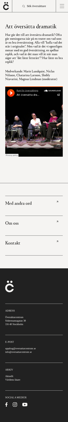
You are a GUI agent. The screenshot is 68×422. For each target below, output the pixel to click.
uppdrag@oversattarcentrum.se (20, 348)
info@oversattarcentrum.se (18, 352)
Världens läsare (12, 379)
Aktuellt (9, 376)
